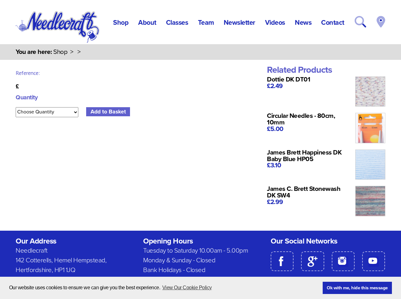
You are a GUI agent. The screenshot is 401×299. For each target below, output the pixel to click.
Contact (332, 22)
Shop (120, 22)
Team (206, 22)
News (303, 22)
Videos (275, 22)
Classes (177, 22)
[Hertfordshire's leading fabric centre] (58, 41)
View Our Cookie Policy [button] (187, 287)
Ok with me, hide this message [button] (357, 287)
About (147, 22)
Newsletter (239, 22)
